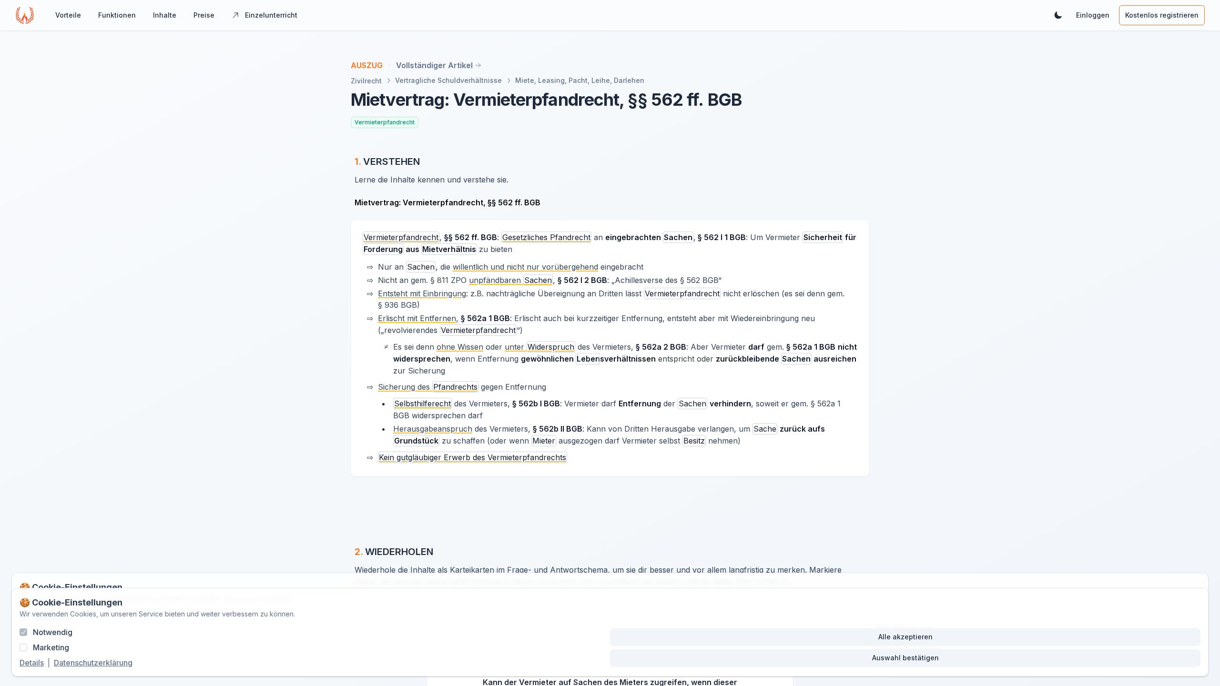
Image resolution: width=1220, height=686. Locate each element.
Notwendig (52, 632)
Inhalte (164, 15)
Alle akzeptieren (905, 637)
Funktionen (117, 15)
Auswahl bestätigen (905, 658)
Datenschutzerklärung (93, 662)
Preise (203, 15)
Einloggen (1092, 15)
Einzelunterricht (271, 15)
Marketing (51, 647)
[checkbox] (23, 632)
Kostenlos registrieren (1162, 15)
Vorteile (68, 15)
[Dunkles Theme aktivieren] (1058, 15)
